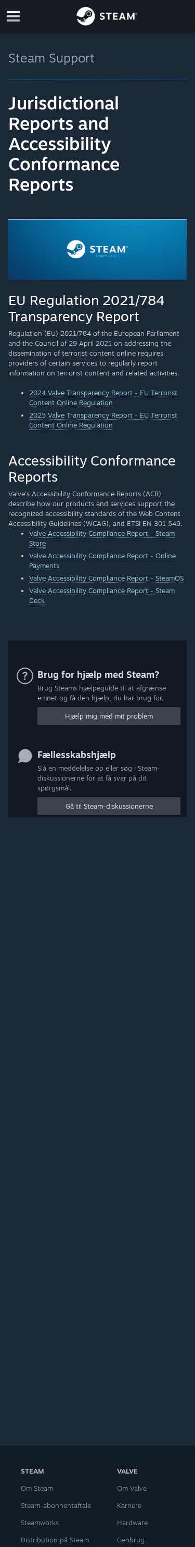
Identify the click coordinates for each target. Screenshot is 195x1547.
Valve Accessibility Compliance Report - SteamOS (106, 578)
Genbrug (131, 1540)
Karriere (129, 1505)
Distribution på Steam (55, 1540)
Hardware (132, 1522)
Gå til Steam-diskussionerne (109, 806)
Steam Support (51, 58)
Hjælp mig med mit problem (109, 716)
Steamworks (40, 1522)
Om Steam (37, 1488)
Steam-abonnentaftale (56, 1505)
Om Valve (132, 1488)
